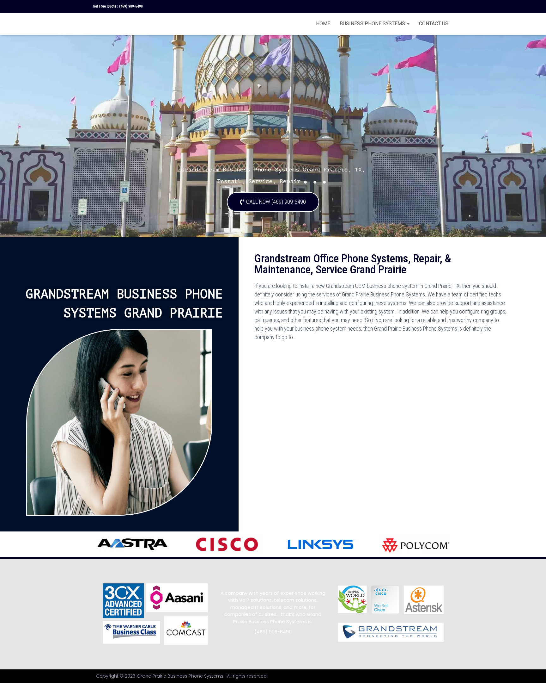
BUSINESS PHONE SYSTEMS (373, 24)
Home (323, 24)
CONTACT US (433, 24)
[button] (273, 202)
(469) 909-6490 (131, 6)
